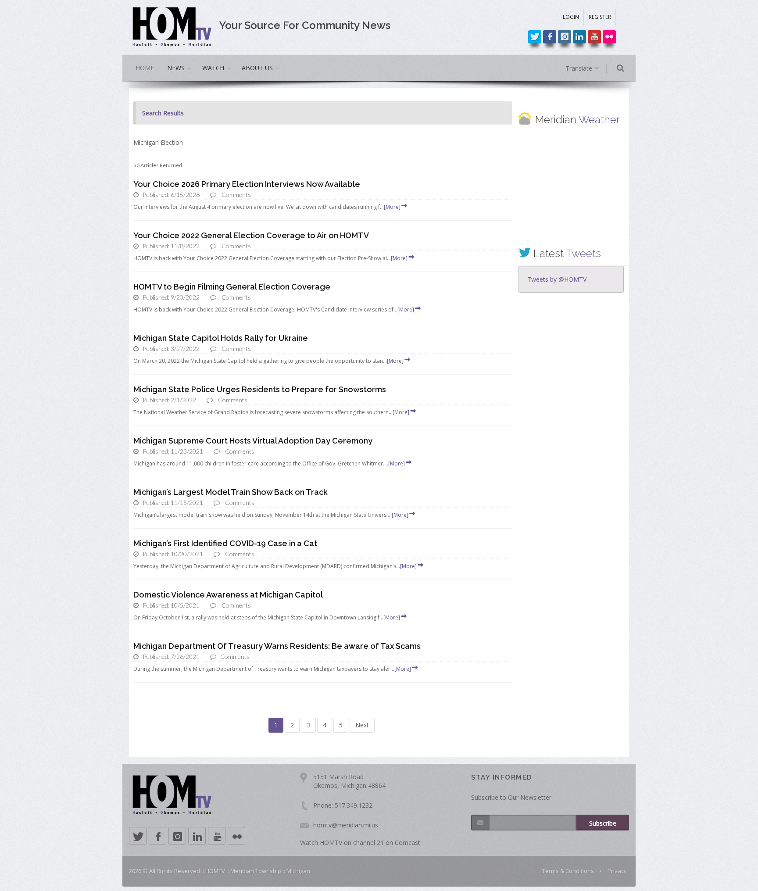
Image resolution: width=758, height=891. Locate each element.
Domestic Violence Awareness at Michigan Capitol (228, 594)
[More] (392, 207)
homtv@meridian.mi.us (345, 825)
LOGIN (571, 17)
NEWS (176, 68)
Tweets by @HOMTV (556, 279)
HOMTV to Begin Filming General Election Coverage (231, 286)
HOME (145, 68)
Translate (579, 68)
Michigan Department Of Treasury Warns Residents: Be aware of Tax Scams (277, 646)
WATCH (213, 68)
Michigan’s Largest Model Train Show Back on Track (230, 492)
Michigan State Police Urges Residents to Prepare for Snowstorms (259, 389)
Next (362, 725)
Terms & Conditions (568, 871)
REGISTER (600, 17)
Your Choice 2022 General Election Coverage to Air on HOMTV (251, 235)
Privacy (617, 871)
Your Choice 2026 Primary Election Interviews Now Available (246, 184)
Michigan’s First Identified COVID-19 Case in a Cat (225, 543)
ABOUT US (257, 68)
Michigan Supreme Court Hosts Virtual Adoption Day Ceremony (252, 440)
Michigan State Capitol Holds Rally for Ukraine (220, 338)
